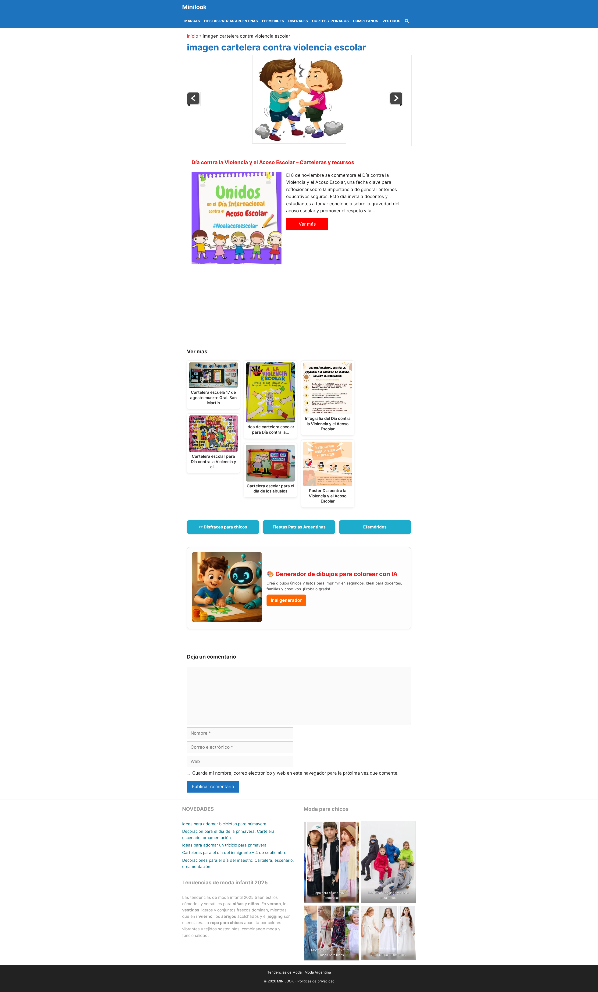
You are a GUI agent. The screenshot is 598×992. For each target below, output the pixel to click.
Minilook (194, 7)
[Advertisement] (305, 308)
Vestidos (391, 21)
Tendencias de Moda (284, 972)
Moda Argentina (318, 972)
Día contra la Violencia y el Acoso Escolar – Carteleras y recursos (273, 162)
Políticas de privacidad (316, 981)
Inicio (192, 36)
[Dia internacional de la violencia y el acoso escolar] (395, 104)
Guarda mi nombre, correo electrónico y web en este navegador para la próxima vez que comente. (295, 773)
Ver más (307, 224)
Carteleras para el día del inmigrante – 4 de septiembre (234, 852)
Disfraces (298, 21)
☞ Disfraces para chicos (223, 526)
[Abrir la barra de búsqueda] (406, 21)
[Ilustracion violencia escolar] (194, 104)
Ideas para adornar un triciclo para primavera (224, 845)
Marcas (192, 21)
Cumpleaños (365, 21)
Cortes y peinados (330, 21)
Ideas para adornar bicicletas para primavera (224, 824)
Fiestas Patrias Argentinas (231, 21)
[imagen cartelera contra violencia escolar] (299, 142)
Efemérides (273, 21)
